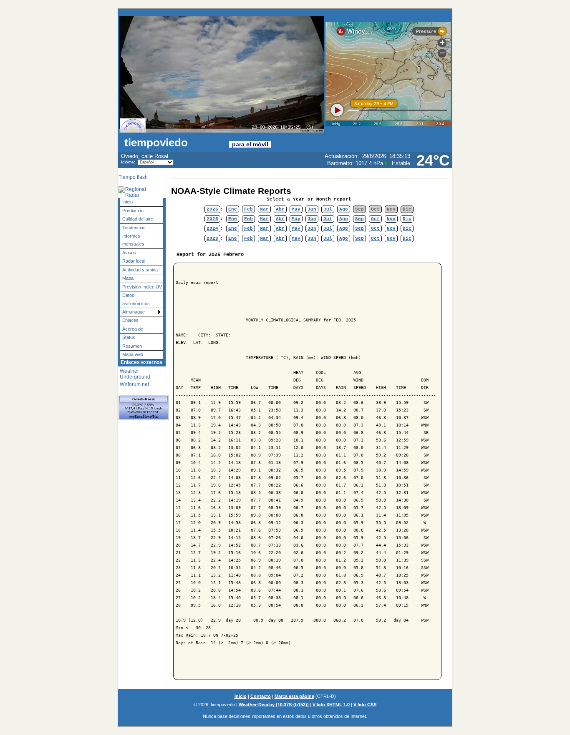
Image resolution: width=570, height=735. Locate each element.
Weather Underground (135, 374)
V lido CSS (364, 704)
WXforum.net (134, 384)
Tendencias (134, 227)
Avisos (129, 252)
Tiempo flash (133, 177)
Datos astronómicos (136, 299)
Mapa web (132, 354)
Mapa (128, 278)
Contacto (260, 696)
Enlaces (130, 320)
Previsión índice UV (142, 286)
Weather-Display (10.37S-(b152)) (274, 704)
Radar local (133, 260)
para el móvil (250, 144)
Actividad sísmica (140, 269)
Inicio (127, 201)
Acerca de (132, 328)
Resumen (132, 346)
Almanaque (133, 311)
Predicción (133, 210)
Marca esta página (294, 696)
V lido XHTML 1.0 (331, 704)
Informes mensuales (133, 239)
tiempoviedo (175, 142)
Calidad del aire (137, 218)
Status (128, 337)
